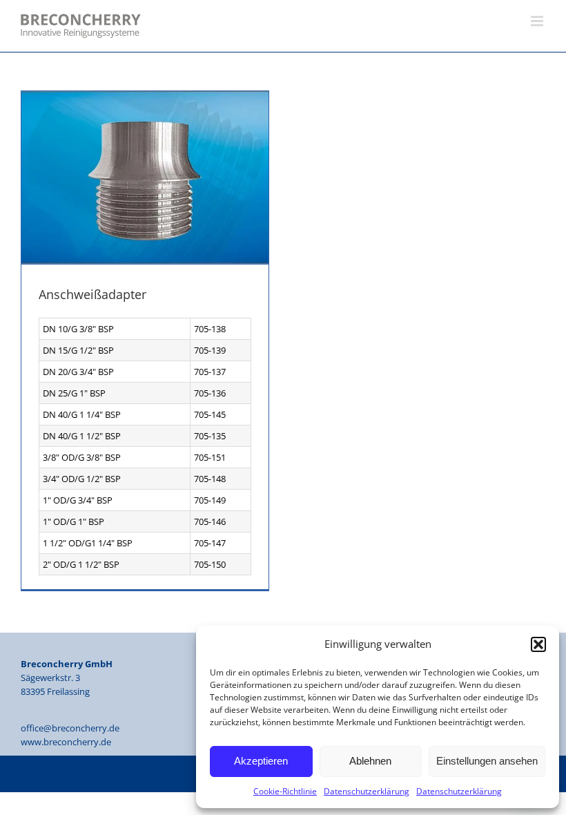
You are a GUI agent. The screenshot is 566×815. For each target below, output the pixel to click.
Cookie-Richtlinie (285, 791)
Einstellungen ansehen (487, 761)
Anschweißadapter (92, 294)
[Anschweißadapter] (145, 177)
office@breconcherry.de (70, 728)
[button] (538, 644)
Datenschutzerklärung (366, 791)
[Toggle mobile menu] (538, 21)
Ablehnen (370, 761)
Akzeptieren (261, 761)
